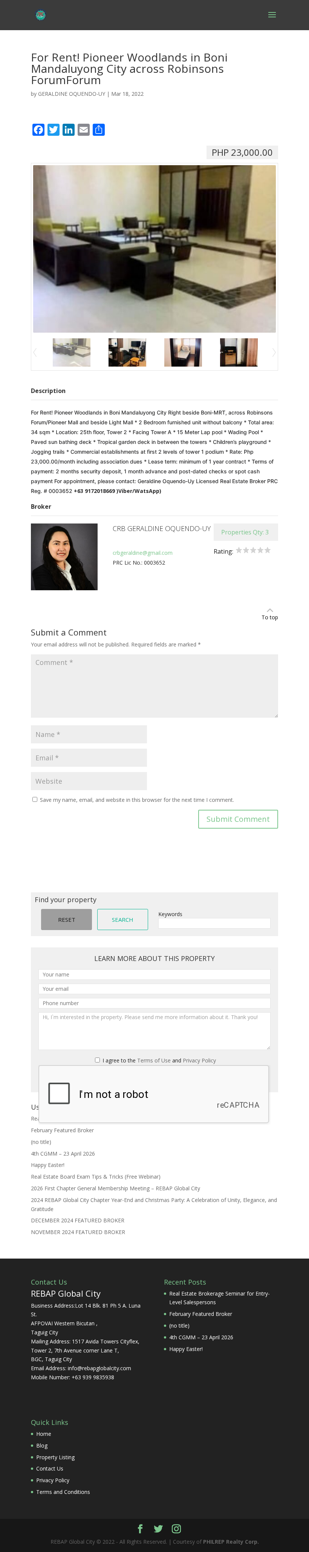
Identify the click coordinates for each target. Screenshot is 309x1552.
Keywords (170, 914)
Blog (41, 1445)
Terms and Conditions (63, 1491)
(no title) (41, 1141)
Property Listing (55, 1457)
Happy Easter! (47, 1164)
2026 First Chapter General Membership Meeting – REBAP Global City (115, 1188)
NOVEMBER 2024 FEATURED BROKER (78, 1232)
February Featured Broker (62, 1130)
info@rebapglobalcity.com (99, 1368)
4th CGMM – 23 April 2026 (63, 1153)
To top (270, 617)
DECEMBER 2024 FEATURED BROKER (77, 1220)
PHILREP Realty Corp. (231, 1541)
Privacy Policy (199, 1060)
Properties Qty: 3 (245, 532)
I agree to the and (158, 1060)
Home (43, 1433)
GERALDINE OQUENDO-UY (71, 93)
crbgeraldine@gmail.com (143, 552)
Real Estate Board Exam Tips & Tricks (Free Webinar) (96, 1176)
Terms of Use (154, 1060)
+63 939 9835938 (93, 1377)
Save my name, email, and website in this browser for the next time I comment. (137, 799)
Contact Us (49, 1468)
